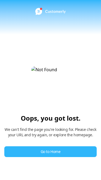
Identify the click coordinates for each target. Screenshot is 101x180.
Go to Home (51, 151)
